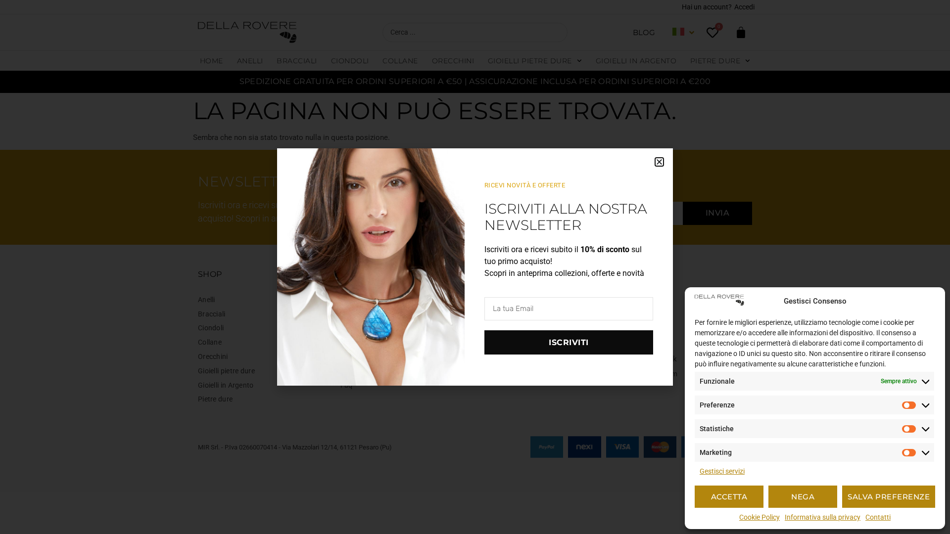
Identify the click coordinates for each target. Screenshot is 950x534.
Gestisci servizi (722, 471)
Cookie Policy (759, 517)
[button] (659, 162)
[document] (475, 267)
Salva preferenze (889, 496)
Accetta (729, 496)
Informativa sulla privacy (822, 517)
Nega (802, 496)
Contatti (878, 517)
